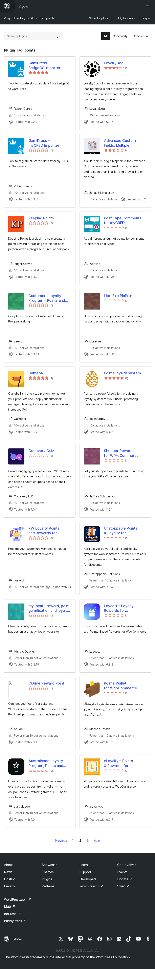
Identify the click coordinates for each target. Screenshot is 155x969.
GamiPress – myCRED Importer (43, 142)
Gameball (36, 373)
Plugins (47, 879)
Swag (123, 886)
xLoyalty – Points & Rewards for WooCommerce (118, 763)
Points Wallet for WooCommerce (120, 685)
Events (122, 872)
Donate (124, 879)
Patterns (48, 886)
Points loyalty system (122, 373)
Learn (84, 865)
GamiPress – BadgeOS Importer (44, 65)
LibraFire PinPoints (120, 296)
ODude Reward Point (46, 683)
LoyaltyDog (114, 63)
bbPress (12, 914)
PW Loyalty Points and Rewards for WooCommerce (44, 530)
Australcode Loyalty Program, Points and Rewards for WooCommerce (45, 763)
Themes (48, 872)
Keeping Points (41, 218)
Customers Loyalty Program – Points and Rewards (46, 298)
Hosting (10, 879)
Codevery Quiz (41, 451)
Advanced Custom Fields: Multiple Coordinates (120, 143)
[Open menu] (148, 6)
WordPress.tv (92, 886)
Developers (88, 879)
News (8, 872)
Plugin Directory (14, 18)
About (8, 865)
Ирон (18, 939)
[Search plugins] (59, 36)
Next (97, 840)
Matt (9, 907)
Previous (61, 840)
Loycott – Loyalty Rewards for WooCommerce (119, 608)
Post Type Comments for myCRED (122, 220)
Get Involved (127, 865)
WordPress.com (17, 899)
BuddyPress (15, 921)
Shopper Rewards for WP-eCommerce (121, 453)
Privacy (9, 886)
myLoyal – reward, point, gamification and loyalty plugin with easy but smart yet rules (49, 608)
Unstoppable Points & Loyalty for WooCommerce (120, 530)
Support (85, 872)
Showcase (49, 865)
